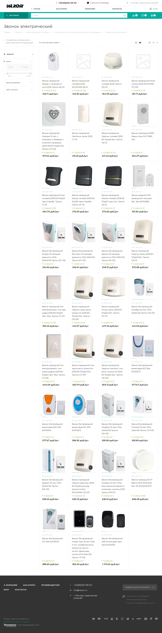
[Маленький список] (136, 42)
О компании (10, 585)
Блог (6, 590)
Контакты (20, 590)
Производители (50, 585)
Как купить (29, 585)
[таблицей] (157, 42)
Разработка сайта (11, 622)
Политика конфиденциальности (141, 603)
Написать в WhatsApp (99, 3)
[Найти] (124, 15)
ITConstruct (25, 622)
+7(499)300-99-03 (67, 3)
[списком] (153, 42)
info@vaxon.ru (80, 590)
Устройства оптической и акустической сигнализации (19, 41)
